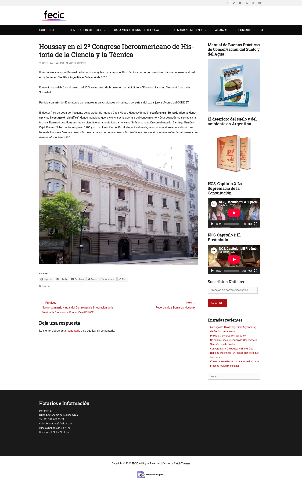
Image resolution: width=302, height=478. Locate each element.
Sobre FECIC (47, 30)
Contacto (245, 30)
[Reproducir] (212, 224)
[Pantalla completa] (255, 224)
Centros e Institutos (85, 30)
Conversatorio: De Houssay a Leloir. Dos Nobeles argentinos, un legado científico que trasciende (234, 353)
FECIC (135, 463)
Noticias (46, 286)
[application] (234, 213)
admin (61, 63)
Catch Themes (182, 463)
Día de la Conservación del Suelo (228, 335)
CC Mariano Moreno (187, 30)
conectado (73, 330)
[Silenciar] (250, 224)
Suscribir (217, 302)
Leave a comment (77, 63)
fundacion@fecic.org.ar (59, 423)
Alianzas (221, 30)
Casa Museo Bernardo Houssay (136, 30)
